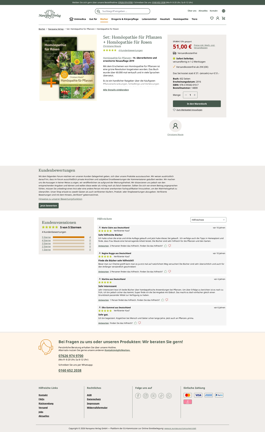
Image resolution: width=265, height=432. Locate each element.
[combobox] (125, 11)
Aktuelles (203, 10)
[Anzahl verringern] (186, 95)
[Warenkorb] (223, 18)
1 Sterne (46, 249)
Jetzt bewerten (48, 205)
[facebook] (138, 395)
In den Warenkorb (197, 103)
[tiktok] (161, 395)
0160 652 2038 (158, 2)
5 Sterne (46, 237)
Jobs (41, 411)
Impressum (93, 403)
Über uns (192, 10)
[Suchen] (98, 11)
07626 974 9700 (125, 2)
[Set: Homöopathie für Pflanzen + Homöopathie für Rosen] (68, 68)
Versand (43, 407)
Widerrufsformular (97, 407)
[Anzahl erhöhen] (195, 95)
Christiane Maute (112, 46)
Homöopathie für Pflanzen (117, 57)
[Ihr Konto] (218, 18)
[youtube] (153, 395)
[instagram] (146, 395)
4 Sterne (46, 240)
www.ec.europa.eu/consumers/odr (180, 428)
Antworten (103, 245)
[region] (68, 69)
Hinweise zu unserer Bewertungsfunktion (60, 198)
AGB (89, 395)
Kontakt (214, 10)
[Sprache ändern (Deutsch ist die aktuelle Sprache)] (223, 10)
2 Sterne (46, 246)
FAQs (41, 399)
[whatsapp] (169, 395)
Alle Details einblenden (116, 89)
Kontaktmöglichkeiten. (117, 350)
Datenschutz (94, 399)
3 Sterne (46, 243)
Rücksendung (46, 403)
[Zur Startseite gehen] (50, 14)
